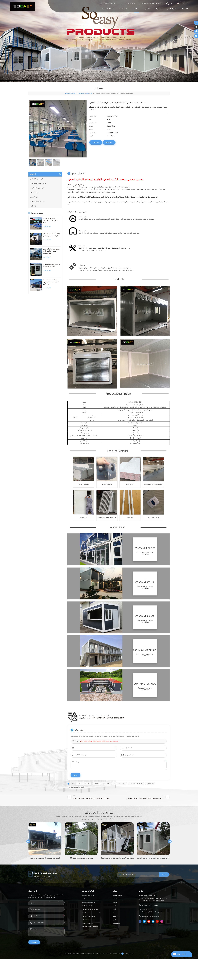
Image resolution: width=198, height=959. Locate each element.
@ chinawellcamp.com (113, 717)
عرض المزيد (46, 226)
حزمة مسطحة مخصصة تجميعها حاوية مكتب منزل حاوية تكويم (51, 282)
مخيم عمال (85, 899)
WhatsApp (109, 142)
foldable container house (90, 909)
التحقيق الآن (96, 142)
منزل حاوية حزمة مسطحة (85, 93)
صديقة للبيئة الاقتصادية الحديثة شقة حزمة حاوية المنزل (81, 858)
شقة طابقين (150, 783)
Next (170, 841)
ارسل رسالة (181, 954)
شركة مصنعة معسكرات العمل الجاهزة (92, 913)
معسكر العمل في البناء (88, 906)
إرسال (33, 942)
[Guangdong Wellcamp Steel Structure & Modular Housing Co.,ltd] (22, 6)
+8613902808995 (109, 3)
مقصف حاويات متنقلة (136, 783)
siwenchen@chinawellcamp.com (151, 3)
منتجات (136, 8)
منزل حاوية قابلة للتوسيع (88, 902)
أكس (114, 920)
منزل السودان (34, 197)
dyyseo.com (117, 954)
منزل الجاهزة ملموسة (119, 783)
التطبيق (147, 8)
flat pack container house (90, 927)
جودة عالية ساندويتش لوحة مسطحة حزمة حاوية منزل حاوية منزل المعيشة (117, 858)
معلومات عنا (123, 8)
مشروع (158, 8)
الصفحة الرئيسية (107, 8)
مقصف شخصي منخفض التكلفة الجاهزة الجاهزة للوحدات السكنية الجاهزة (99, 741)
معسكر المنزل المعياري (88, 916)
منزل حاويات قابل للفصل (37, 201)
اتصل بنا (185, 8)
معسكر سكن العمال (87, 923)
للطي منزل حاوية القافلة (101, 783)
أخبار (114, 909)
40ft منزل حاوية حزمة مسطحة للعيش (45, 858)
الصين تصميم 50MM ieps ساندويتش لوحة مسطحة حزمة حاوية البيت (153, 858)
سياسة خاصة (116, 923)
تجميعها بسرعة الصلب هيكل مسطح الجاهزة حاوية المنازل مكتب (51, 251)
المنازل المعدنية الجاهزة (76, 787)
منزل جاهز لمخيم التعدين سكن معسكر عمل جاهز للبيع (50, 220)
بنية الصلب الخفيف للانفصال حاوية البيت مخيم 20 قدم (51, 235)
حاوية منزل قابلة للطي (37, 179)
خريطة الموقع (116, 916)
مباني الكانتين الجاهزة (83, 783)
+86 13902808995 (129, 3)
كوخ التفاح (33, 206)
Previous (28, 841)
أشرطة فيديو (171, 8)
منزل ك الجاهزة (34, 192)
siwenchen (98, 717)
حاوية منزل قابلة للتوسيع (37, 188)
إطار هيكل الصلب (86, 920)
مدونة (114, 913)
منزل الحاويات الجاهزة (88, 895)
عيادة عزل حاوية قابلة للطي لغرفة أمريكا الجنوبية (51, 265)
